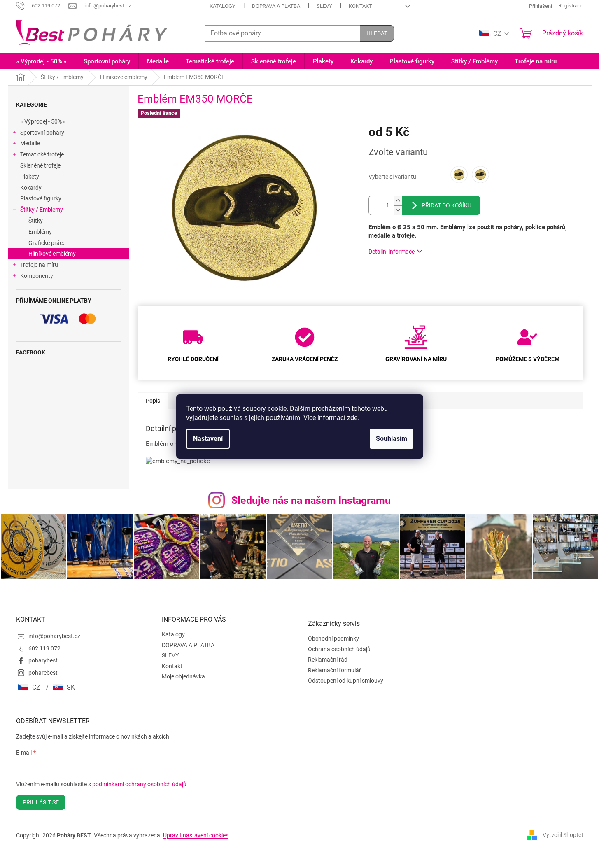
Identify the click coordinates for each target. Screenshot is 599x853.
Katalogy (222, 6)
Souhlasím (391, 439)
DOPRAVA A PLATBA (276, 6)
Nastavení (208, 439)
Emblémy (40, 231)
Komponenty (36, 276)
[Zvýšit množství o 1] (398, 200)
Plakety (29, 176)
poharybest (43, 660)
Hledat (376, 33)
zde (352, 418)
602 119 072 (44, 648)
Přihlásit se (41, 802)
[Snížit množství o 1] (398, 210)
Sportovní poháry (42, 132)
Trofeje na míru (39, 264)
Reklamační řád (327, 659)
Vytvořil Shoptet (563, 835)
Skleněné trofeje (40, 165)
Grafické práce (46, 243)
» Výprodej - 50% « (43, 121)
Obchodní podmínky (333, 638)
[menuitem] (41, 61)
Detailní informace (391, 251)
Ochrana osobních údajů (339, 649)
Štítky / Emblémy (41, 209)
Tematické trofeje (42, 154)
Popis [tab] (153, 400)
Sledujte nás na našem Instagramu (311, 500)
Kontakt (360, 6)
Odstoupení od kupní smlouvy (345, 680)
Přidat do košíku (446, 205)
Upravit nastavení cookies (195, 835)
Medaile (30, 143)
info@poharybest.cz (54, 636)
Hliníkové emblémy (52, 253)
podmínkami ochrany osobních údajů (139, 784)
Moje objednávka (183, 676)
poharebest (43, 672)
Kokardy (31, 187)
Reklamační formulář (334, 670)
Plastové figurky (40, 198)
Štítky (35, 220)
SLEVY (324, 6)
